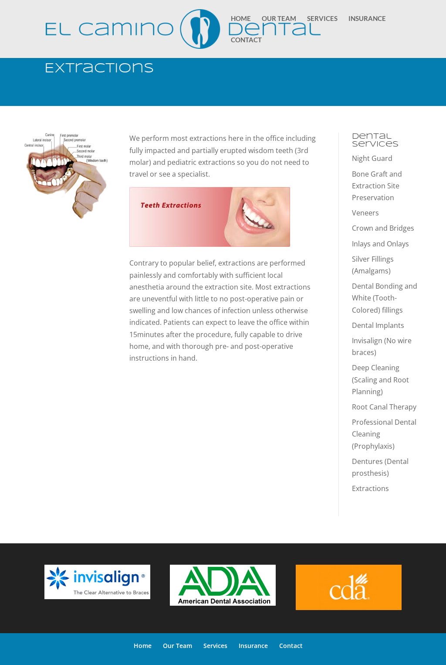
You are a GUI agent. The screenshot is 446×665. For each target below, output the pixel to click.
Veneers (365, 213)
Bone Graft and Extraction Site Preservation (377, 185)
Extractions (370, 488)
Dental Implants (378, 325)
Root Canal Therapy (384, 407)
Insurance (367, 18)
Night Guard (372, 158)
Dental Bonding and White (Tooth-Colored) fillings (384, 297)
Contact (246, 40)
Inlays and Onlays (380, 244)
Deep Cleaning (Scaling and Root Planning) (380, 379)
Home (241, 18)
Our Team (279, 18)
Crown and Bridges (383, 228)
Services (322, 18)
